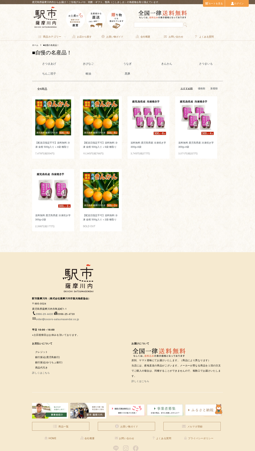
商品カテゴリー (52, 36)
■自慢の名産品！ (51, 44)
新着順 (214, 88)
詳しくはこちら (41, 372)
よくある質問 (206, 36)
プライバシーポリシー (201, 438)
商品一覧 (63, 426)
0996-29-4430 (44, 314)
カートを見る (215, 3)
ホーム (35, 44)
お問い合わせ (176, 36)
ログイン (239, 3)
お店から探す (84, 36)
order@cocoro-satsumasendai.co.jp (57, 319)
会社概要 (145, 36)
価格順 (201, 88)
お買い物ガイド (114, 36)
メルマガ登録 (195, 426)
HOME (52, 438)
